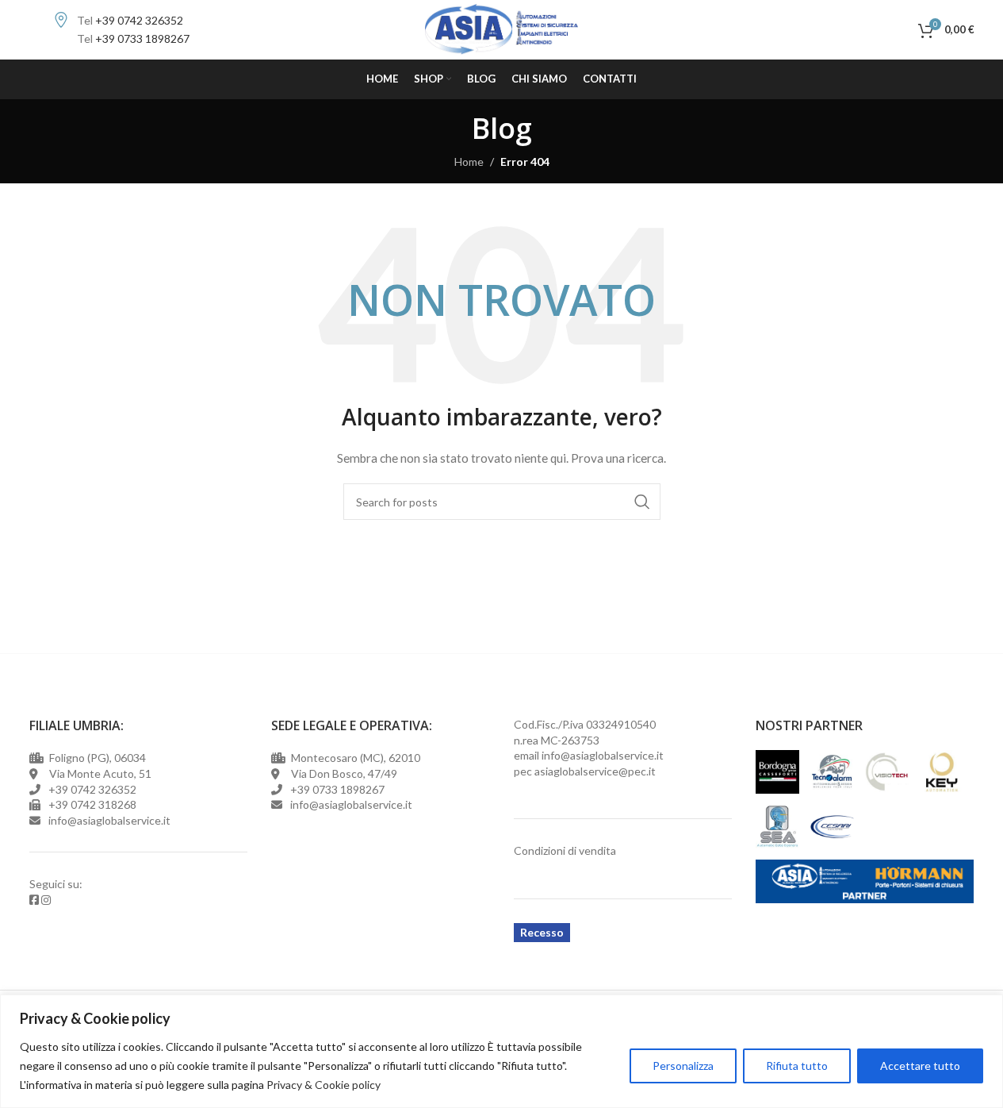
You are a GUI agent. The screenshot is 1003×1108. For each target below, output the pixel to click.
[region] (501, 1051)
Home (469, 161)
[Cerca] (902, 30)
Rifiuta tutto (797, 1065)
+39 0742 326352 (139, 20)
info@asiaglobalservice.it (603, 755)
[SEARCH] (642, 501)
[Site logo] (501, 28)
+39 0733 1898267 (142, 38)
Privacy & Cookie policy (323, 1084)
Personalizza (683, 1065)
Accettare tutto (920, 1065)
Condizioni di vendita (565, 850)
